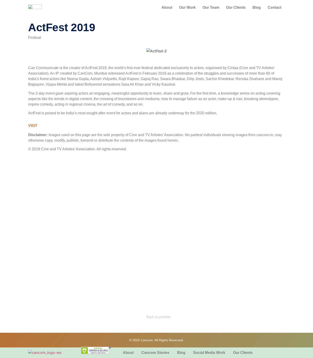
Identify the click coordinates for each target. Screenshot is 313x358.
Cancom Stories (155, 353)
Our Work (187, 7)
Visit (32, 126)
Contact (274, 7)
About (167, 7)
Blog (257, 7)
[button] (32, 51)
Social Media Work (209, 353)
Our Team (211, 7)
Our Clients (236, 7)
